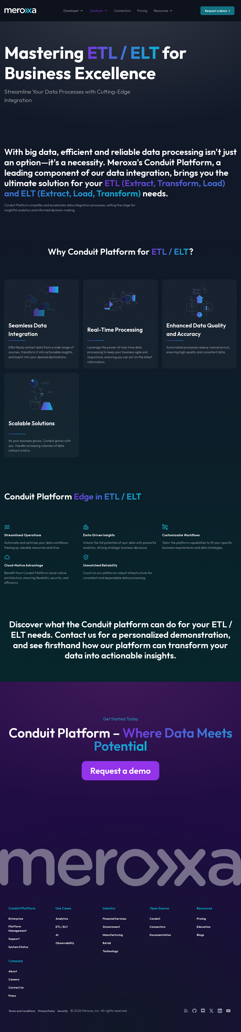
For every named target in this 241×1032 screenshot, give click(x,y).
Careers (13, 979)
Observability (65, 943)
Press (12, 995)
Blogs (200, 935)
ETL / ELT (62, 926)
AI (57, 935)
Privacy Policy (46, 1011)
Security (63, 1011)
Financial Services (114, 918)
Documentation (160, 935)
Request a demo (216, 11)
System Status (18, 947)
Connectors (122, 11)
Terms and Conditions (21, 1011)
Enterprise (15, 918)
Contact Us (16, 987)
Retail (107, 943)
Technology (110, 951)
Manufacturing (113, 935)
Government (111, 926)
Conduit (155, 918)
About (12, 971)
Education (203, 926)
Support (14, 939)
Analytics (62, 918)
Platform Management (17, 928)
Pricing (142, 11)
